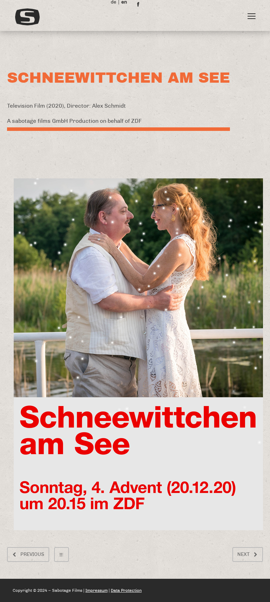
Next (243, 554)
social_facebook (138, 4)
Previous (32, 554)
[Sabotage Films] (113, 16)
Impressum (96, 590)
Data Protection (126, 590)
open (251, 16)
